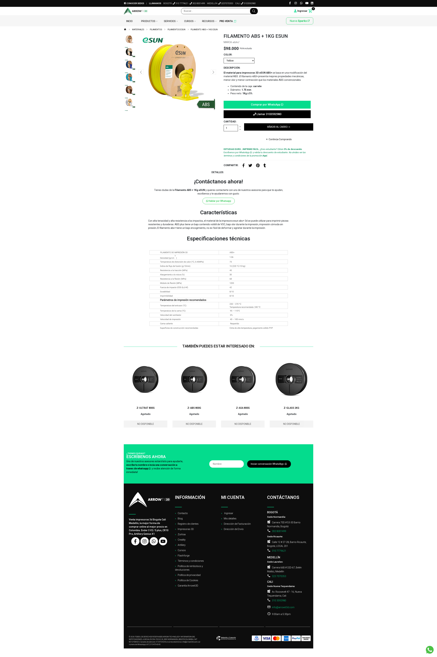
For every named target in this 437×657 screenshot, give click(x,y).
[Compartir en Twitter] (250, 166)
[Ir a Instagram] (295, 3)
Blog (180, 518)
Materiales (138, 29)
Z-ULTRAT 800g (146, 408)
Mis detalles (230, 518)
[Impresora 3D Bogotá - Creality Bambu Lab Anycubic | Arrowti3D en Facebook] (135, 541)
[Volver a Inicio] (125, 30)
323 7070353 (279, 576)
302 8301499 (198, 3)
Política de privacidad (189, 575)
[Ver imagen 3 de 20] (129, 64)
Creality (182, 539)
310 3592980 (279, 600)
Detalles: (218, 172)
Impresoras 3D (186, 529)
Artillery (182, 545)
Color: (228, 54)
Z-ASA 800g (243, 408)
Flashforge (183, 555)
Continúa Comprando (280, 139)
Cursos (189, 21)
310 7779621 (181, 3)
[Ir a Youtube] (307, 3)
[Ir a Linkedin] (312, 3)
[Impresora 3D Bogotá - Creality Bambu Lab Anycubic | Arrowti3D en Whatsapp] (154, 541)
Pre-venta (226, 21)
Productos (148, 21)
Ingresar (228, 513)
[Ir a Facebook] (290, 3)
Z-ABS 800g (194, 408)
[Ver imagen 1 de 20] (129, 39)
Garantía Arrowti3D (188, 585)
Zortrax (182, 534)
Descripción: (232, 67)
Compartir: (231, 165)
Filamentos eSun (176, 29)
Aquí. (264, 155)
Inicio (129, 21)
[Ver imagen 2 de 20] (129, 52)
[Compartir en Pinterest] (258, 166)
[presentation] (141, 72)
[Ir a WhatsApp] (301, 3)
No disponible (145, 424)
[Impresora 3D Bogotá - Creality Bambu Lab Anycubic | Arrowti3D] (135, 11)
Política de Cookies (188, 580)
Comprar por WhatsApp (266, 104)
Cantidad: (230, 121)
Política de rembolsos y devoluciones (189, 568)
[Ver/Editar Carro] (310, 11)
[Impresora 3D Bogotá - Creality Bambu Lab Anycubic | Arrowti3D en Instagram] (144, 541)
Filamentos (155, 29)
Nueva (300, 21)
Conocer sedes (135, 3)
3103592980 (249, 3)
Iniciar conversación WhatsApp (267, 464)
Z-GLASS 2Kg (291, 408)
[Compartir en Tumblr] (265, 166)
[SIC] (226, 639)
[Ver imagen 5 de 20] (129, 89)
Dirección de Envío (234, 529)
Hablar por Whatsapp (219, 201)
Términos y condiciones (191, 561)
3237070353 (227, 3)
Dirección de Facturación (237, 523)
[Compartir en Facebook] (243, 166)
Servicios (170, 21)
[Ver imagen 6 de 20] (129, 102)
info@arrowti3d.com (283, 607)
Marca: (228, 42)
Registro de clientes (188, 523)
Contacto (183, 513)
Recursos (208, 21)
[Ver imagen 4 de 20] (129, 77)
